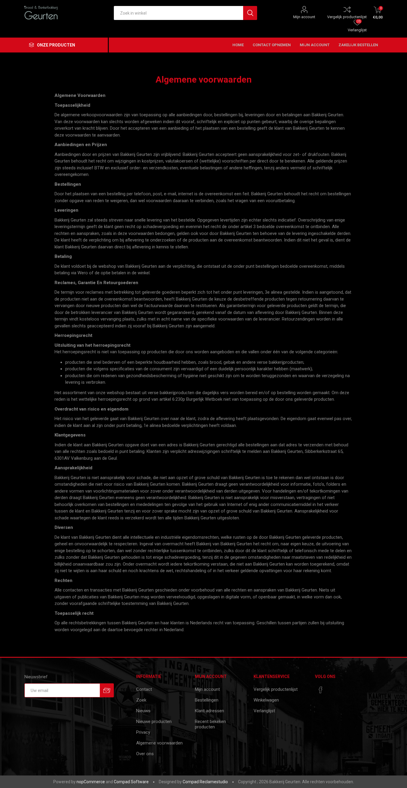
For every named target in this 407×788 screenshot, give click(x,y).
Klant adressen (209, 710)
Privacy (143, 732)
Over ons (145, 753)
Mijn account (304, 17)
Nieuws (143, 710)
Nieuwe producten (154, 721)
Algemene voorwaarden (159, 743)
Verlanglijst (264, 710)
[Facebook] (320, 690)
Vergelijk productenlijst (347, 17)
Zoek (141, 700)
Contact (144, 689)
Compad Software (131, 781)
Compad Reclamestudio (205, 781)
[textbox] (178, 13)
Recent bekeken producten (210, 724)
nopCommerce (91, 781)
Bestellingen (206, 700)
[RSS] (332, 688)
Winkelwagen (266, 700)
